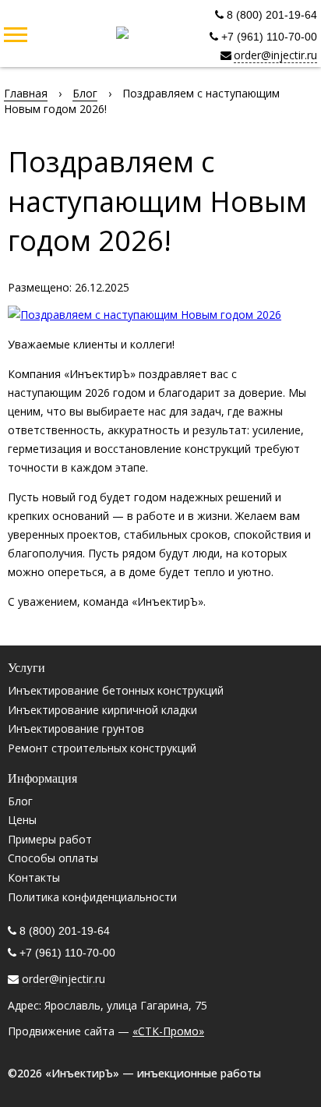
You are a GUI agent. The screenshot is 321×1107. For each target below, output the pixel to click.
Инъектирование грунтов (76, 728)
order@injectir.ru (275, 55)
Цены (22, 819)
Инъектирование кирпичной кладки (102, 709)
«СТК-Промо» (168, 1031)
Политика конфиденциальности (92, 896)
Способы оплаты (53, 858)
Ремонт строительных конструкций (102, 748)
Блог (20, 801)
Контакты (34, 877)
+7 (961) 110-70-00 (267, 36)
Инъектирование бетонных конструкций (116, 690)
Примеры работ (50, 839)
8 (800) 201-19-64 (270, 15)
